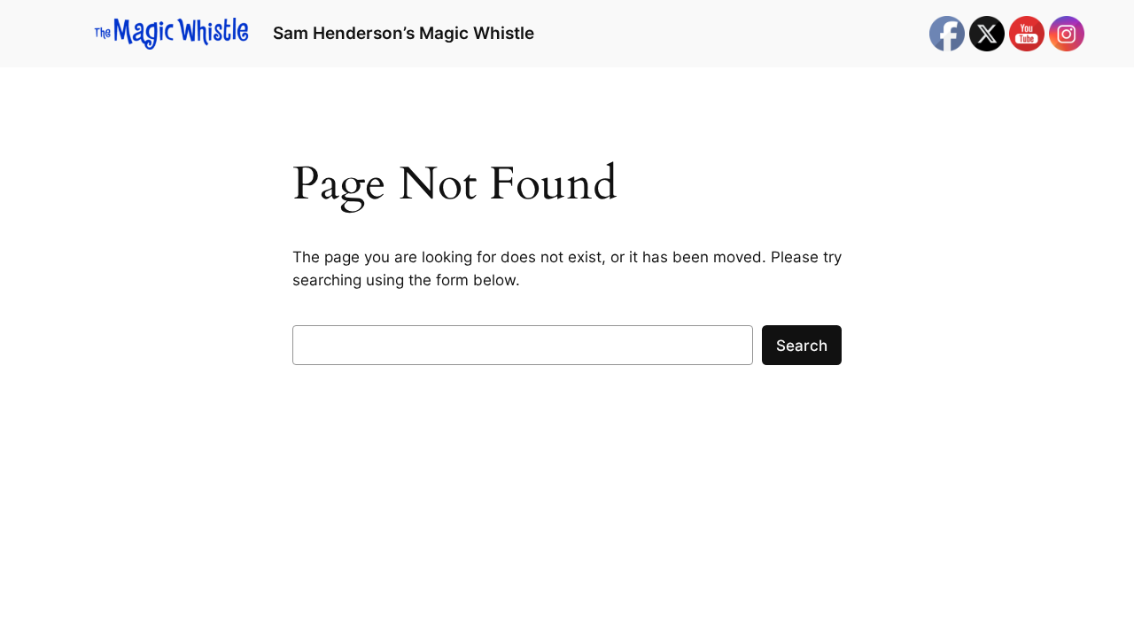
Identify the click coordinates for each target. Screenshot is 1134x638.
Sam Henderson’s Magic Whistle (403, 32)
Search (801, 345)
